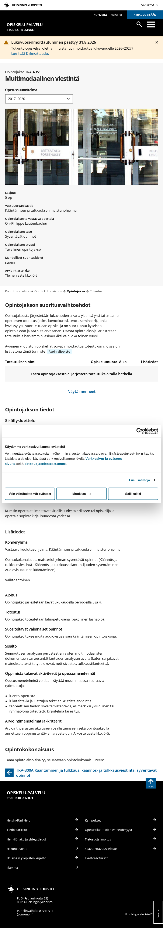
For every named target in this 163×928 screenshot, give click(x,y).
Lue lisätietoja (139, 480)
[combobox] (39, 98)
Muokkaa (79, 493)
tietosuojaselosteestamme (45, 463)
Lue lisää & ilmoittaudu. (30, 53)
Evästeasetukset (96, 858)
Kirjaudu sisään (145, 15)
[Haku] (139, 24)
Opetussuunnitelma (21, 90)
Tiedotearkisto (17, 830)
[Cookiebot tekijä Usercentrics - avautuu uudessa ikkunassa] (139, 431)
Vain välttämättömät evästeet (30, 493)
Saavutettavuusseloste (101, 849)
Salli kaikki (133, 493)
